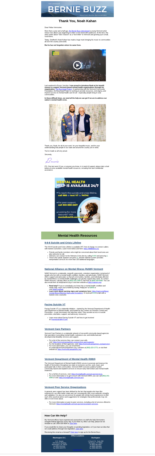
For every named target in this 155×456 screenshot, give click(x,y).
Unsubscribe (77, 450)
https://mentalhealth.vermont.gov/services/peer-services (77, 404)
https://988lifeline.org (91, 249)
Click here (74, 432)
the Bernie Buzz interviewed (79, 31)
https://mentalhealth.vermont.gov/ (71, 378)
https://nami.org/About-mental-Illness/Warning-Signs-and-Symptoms (79, 292)
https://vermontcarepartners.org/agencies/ (94, 344)
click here (73, 423)
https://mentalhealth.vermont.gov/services (86, 374)
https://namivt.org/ (94, 282)
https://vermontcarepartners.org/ (69, 349)
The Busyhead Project (63, 89)
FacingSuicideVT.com (59, 319)
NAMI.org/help (58, 289)
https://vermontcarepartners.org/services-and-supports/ (73, 342)
